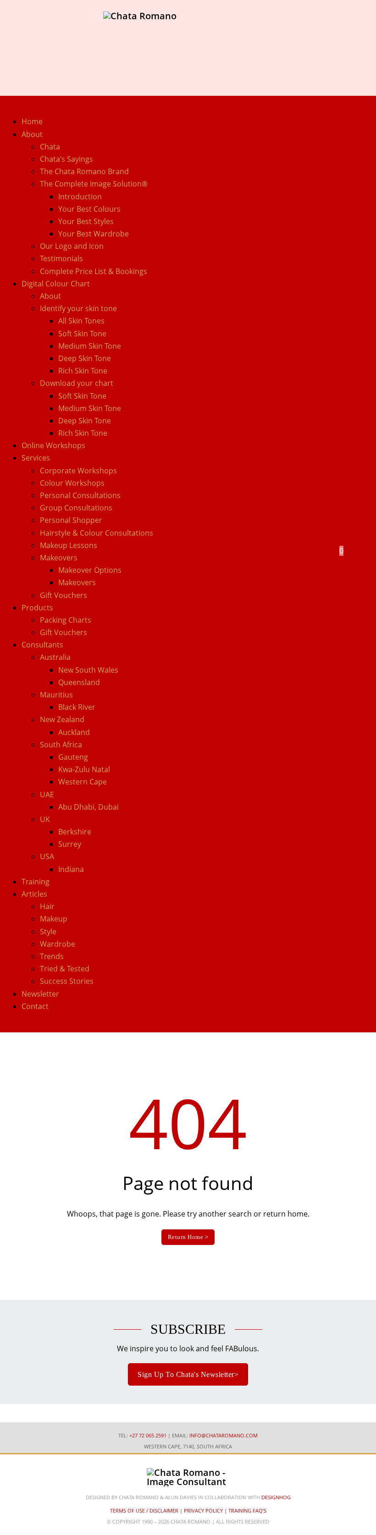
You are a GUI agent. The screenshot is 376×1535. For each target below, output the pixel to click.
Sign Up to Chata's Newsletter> (188, 1374)
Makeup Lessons (68, 545)
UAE (47, 794)
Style (48, 931)
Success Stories (67, 981)
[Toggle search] (326, 564)
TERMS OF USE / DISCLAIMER (144, 1510)
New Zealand (62, 719)
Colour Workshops (72, 483)
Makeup (53, 919)
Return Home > (188, 1236)
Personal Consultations (80, 495)
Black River (76, 707)
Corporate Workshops (78, 471)
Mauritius (56, 695)
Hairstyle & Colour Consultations (96, 533)
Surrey (69, 844)
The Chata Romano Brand (84, 171)
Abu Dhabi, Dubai (88, 807)
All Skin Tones (81, 321)
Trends (52, 956)
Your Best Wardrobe (93, 234)
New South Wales (88, 670)
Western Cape (82, 782)
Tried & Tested (64, 969)
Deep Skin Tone (84, 358)
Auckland (74, 732)
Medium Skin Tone (89, 346)
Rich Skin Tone (82, 371)
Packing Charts (65, 620)
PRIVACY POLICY (203, 1510)
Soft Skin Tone (82, 334)
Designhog (276, 1497)
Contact (35, 1006)
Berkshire (74, 832)
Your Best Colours (89, 209)
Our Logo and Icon (72, 246)
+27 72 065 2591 (147, 1435)
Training (36, 882)
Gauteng (73, 757)
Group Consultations (76, 508)
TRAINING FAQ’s (247, 1510)
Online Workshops (53, 445)
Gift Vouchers (63, 595)
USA (47, 856)
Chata (50, 147)
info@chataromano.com (223, 1435)
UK (45, 819)
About (50, 296)
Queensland (79, 682)
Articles (34, 894)
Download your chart (76, 383)
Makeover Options (90, 570)
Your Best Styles (86, 221)
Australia (55, 657)
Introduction (80, 197)
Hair (47, 906)
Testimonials (61, 258)
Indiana (71, 869)
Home (32, 121)
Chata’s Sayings (66, 159)
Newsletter (40, 994)
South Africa (61, 745)
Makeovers (77, 582)
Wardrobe (57, 944)
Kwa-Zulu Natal (84, 769)
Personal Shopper (71, 520)
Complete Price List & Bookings (93, 271)
